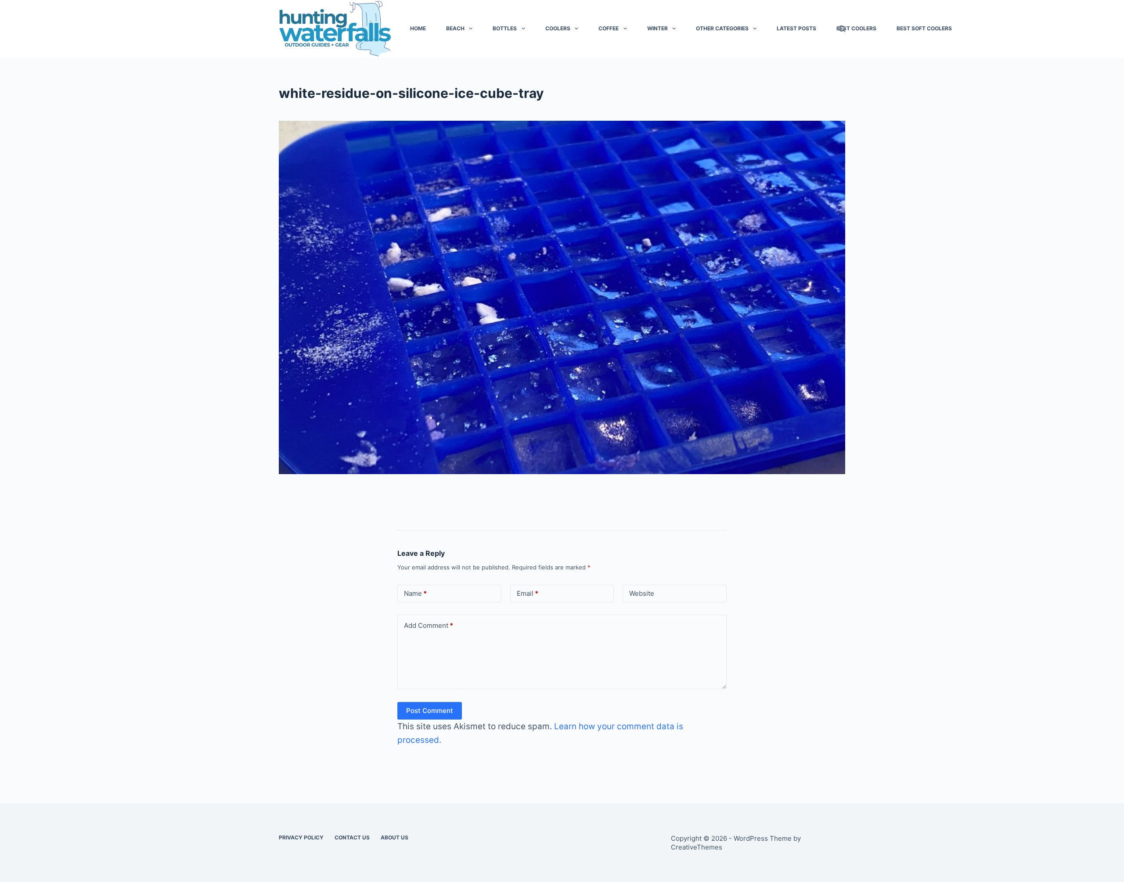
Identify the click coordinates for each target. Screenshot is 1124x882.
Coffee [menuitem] (608, 28)
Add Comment (428, 625)
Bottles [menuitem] (505, 28)
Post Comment (429, 710)
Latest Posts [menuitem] (796, 28)
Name (415, 593)
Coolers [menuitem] (557, 28)
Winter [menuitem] (657, 28)
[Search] (842, 28)
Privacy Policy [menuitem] (301, 837)
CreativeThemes (696, 847)
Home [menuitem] (418, 28)
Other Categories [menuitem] (722, 28)
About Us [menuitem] (394, 837)
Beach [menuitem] (455, 28)
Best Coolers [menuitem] (856, 28)
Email (527, 593)
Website (641, 593)
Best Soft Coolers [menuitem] (924, 28)
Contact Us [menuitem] (352, 837)
